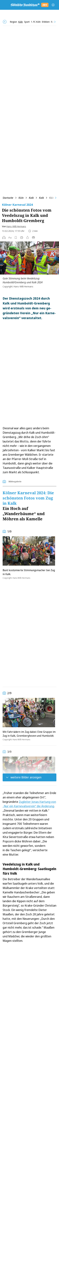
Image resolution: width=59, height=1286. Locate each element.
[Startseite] (25, 5)
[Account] (53, 5)
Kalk (31, 198)
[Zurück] (5, 22)
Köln (21, 198)
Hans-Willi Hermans (16, 226)
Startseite (8, 198)
